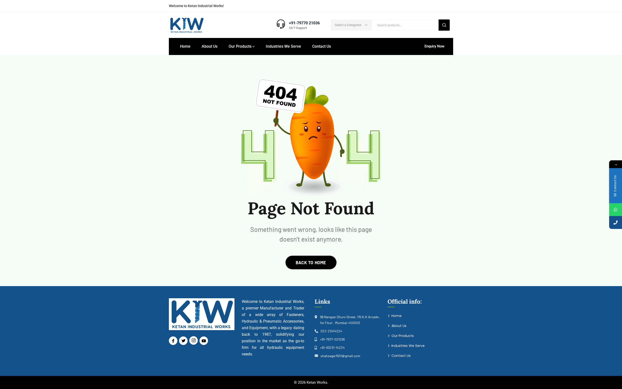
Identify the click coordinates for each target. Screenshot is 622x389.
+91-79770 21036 (304, 23)
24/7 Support (298, 28)
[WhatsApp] (615, 209)
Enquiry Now (434, 46)
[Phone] (615, 222)
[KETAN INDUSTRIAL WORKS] (186, 25)
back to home (311, 262)
